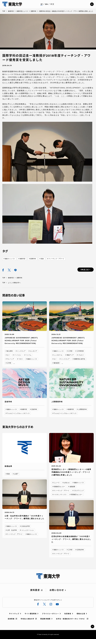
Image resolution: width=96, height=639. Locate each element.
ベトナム (28, 355)
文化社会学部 (25, 526)
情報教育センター (59, 486)
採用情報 (11, 619)
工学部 (9, 363)
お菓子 (16, 474)
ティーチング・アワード (56, 259)
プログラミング (79, 490)
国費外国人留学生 (79, 359)
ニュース (56, 482)
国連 (42, 259)
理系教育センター (76, 494)
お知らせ (66, 482)
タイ (8, 355)
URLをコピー (85, 270)
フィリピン (17, 355)
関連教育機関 (45, 619)
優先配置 (56, 363)
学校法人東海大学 (27, 619)
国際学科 (33, 259)
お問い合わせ (57, 590)
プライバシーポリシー (50, 614)
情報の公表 (81, 614)
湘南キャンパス (10, 259)
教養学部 (22, 259)
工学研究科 (80, 351)
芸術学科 (34, 409)
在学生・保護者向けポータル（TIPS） (71, 619)
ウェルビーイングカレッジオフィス (18, 413)
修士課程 (10, 351)
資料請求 (35, 590)
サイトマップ (14, 614)
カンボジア (33, 351)
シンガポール (58, 355)
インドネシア (21, 351)
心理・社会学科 (12, 530)
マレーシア (10, 359)
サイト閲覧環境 (31, 614)
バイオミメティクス (60, 494)
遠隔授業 (72, 486)
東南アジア (70, 355)
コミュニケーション (27, 530)
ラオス (20, 359)
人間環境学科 (82, 409)
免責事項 (67, 614)
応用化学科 (80, 550)
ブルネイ (81, 355)
